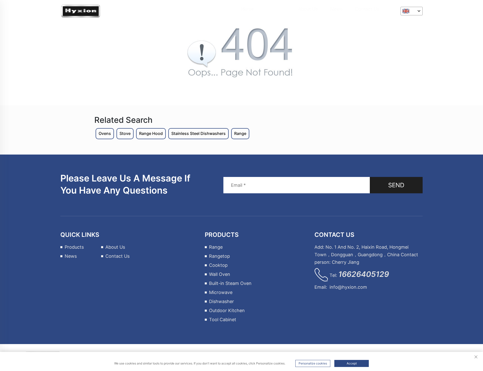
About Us (308, 9)
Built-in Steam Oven (230, 283)
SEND (396, 185)
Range (216, 247)
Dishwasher (221, 301)
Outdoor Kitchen (227, 310)
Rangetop (219, 256)
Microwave (220, 292)
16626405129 (363, 274)
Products (276, 9)
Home (247, 9)
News (336, 9)
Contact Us (367, 9)
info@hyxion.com (348, 287)
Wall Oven (219, 274)
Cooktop (218, 265)
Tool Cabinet (222, 319)
